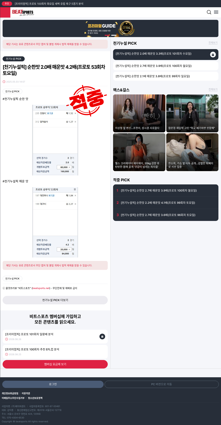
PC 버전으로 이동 (161, 384)
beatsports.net (40, 288)
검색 (209, 12)
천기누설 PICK (13, 58)
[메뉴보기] (215, 12)
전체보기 (213, 42)
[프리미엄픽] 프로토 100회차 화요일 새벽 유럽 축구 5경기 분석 (49, 3)
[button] (107, 35)
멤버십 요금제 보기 (55, 364)
